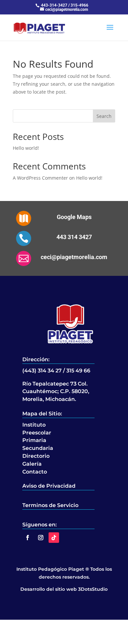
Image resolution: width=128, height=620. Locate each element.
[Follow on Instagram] (40, 537)
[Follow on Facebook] (27, 537)
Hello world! (26, 148)
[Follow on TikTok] (54, 537)
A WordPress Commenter (40, 178)
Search (104, 116)
